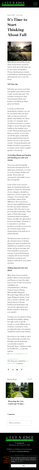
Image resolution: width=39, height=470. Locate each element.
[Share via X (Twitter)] (13, 369)
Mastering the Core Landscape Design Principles (16, 402)
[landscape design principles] (19, 390)
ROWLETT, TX (7, 462)
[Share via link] (21, 369)
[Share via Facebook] (8, 369)
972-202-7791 (20, 443)
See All (30, 379)
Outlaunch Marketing (23, 451)
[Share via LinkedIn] (17, 369)
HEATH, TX (8, 458)
